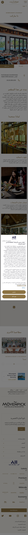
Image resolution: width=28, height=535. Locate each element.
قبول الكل (14, 296)
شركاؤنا (23, 287)
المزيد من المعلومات (21, 285)
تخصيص (14, 292)
